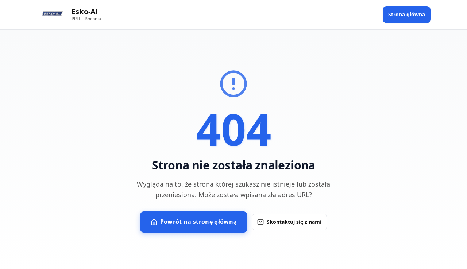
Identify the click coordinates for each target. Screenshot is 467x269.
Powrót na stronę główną (198, 222)
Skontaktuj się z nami (294, 221)
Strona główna (406, 14)
